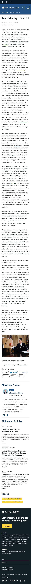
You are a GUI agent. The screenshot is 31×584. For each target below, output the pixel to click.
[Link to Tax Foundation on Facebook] (3, 581)
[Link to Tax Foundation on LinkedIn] (10, 581)
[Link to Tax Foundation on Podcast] (24, 581)
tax (6, 39)
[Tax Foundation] (11, 8)
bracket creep (18, 145)
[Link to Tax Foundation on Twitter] (6, 581)
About (4, 533)
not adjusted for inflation (9, 265)
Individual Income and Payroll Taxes (12, 501)
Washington (11, 155)
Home (3, 12)
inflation (5, 44)
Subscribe (7, 526)
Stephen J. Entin (9, 25)
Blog (7, 12)
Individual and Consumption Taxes (11, 498)
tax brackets (20, 70)
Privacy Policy (5, 577)
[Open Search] (23, 7)
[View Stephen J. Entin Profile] (4, 415)
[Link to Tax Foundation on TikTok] (21, 581)
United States (20, 81)
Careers (3, 559)
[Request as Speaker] (7, 415)
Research (5, 447)
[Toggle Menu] (28, 8)
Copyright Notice (22, 574)
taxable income (23, 122)
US (4, 2)
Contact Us (4, 562)
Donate (4, 549)
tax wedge (13, 183)
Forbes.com (24, 365)
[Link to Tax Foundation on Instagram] (17, 581)
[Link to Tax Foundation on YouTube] (13, 581)
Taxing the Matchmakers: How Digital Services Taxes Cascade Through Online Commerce (14, 453)
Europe (10, 2)
